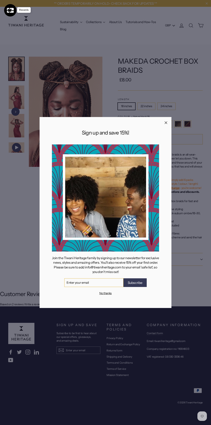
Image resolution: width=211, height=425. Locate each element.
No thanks (105, 293)
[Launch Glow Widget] (10, 10)
